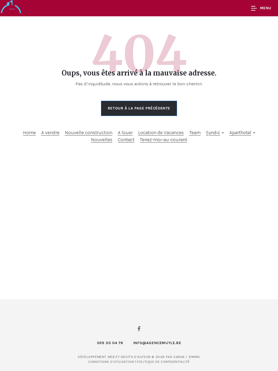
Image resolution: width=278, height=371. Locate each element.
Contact (126, 139)
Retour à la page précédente (139, 108)
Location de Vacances (161, 132)
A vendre (50, 132)
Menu (265, 8)
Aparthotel (240, 132)
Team (195, 132)
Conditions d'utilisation (111, 362)
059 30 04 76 (110, 343)
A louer (125, 132)
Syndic (213, 132)
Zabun (179, 357)
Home (29, 132)
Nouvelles (101, 139)
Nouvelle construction (88, 132)
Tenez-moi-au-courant (163, 139)
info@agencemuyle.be (157, 343)
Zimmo (194, 357)
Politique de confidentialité (163, 362)
